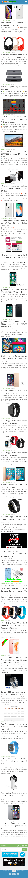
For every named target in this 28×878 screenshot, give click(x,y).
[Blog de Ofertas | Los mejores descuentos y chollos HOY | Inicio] (11, 2)
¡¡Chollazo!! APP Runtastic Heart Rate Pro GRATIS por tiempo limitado (14, 257)
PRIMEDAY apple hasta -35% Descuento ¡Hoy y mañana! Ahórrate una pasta (14, 119)
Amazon (3, 583)
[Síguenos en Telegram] (18, 846)
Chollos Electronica (5, 20)
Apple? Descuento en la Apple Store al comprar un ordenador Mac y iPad (14, 726)
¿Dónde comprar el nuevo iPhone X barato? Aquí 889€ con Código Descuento (14, 223)
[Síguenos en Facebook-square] (23, 846)
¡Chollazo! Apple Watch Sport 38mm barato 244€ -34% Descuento (14, 519)
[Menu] (26, 2)
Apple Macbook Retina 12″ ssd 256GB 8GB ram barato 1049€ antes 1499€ (14, 154)
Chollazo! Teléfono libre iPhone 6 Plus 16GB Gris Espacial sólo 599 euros (14, 825)
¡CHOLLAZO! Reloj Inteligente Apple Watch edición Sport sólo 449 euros (14, 761)
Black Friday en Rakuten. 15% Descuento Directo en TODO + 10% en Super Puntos (14, 553)
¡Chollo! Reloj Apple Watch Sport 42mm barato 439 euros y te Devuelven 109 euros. (14, 625)
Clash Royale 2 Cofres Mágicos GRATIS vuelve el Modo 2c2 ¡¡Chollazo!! (14, 358)
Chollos (3, 549)
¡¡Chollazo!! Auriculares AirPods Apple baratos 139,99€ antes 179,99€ (14, 188)
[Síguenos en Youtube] (26, 846)
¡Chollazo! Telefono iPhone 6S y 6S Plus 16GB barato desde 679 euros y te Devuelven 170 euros (14, 660)
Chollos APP (3, 252)
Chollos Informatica (5, 84)
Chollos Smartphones (6, 218)
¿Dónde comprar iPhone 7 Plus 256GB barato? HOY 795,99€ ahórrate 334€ (14, 324)
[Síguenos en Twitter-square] (20, 846)
